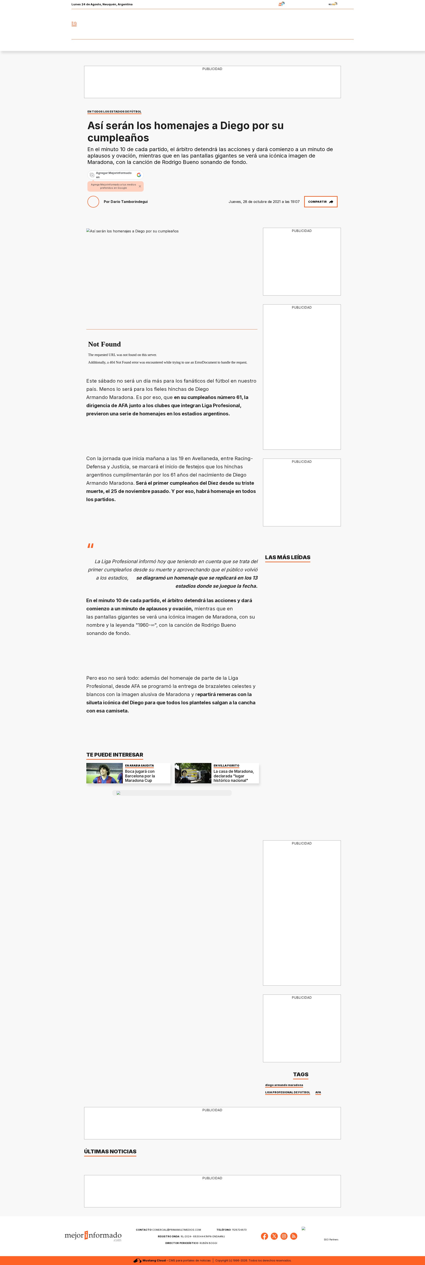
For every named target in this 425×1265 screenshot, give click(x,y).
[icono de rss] (350, 24)
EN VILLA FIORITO (226, 765)
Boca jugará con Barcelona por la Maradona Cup (140, 776)
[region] (213, 82)
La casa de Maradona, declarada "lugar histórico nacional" (234, 776)
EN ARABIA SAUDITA (139, 765)
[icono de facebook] (321, 24)
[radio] (267, 4)
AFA (318, 1092)
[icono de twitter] (330, 24)
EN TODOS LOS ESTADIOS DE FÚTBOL (114, 111)
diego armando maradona (284, 1085)
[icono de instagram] (340, 24)
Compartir (317, 201)
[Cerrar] (139, 186)
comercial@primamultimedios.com (168, 1229)
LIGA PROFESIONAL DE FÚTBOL (287, 1092)
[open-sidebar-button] (74, 24)
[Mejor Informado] (212, 24)
